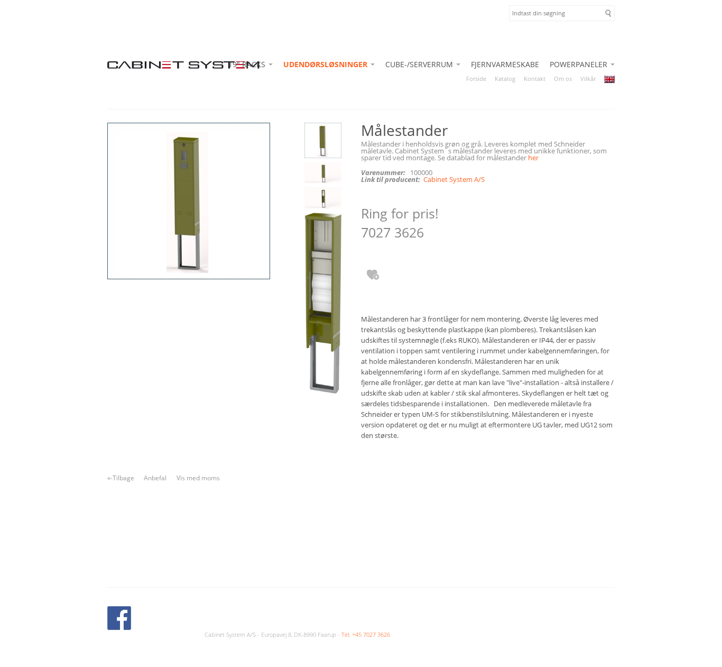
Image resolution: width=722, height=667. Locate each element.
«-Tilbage (120, 477)
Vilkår (588, 79)
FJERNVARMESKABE (505, 64)
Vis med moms (198, 477)
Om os (563, 79)
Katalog (505, 79)
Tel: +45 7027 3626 (365, 634)
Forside (476, 79)
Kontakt (534, 79)
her (533, 157)
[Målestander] (322, 142)
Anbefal (155, 477)
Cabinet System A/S (454, 179)
